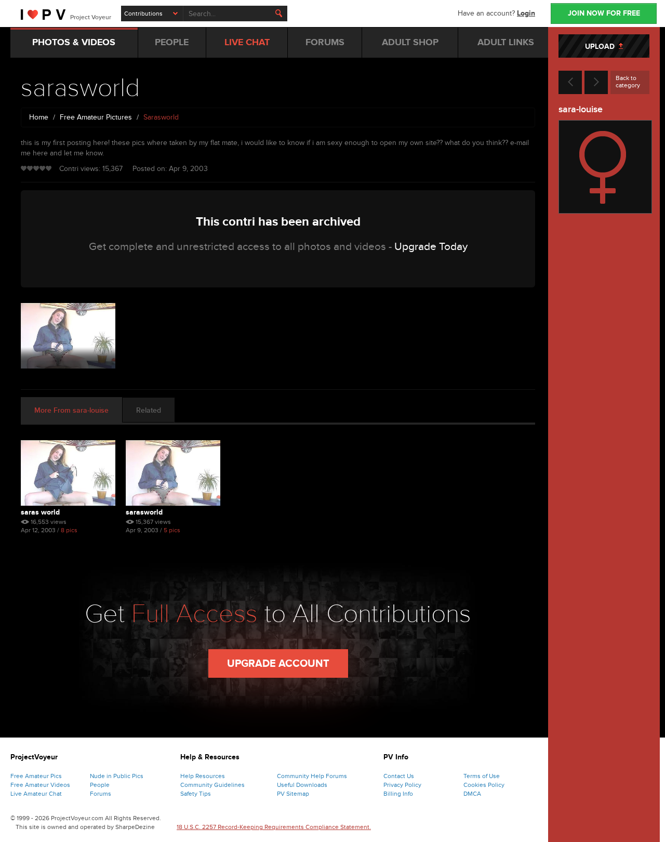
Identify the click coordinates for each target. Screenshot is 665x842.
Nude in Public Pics (116, 776)
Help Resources (202, 776)
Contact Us (398, 776)
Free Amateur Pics (36, 776)
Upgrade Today (431, 246)
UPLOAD (602, 46)
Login (526, 13)
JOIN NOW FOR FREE (604, 13)
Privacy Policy (402, 784)
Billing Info (398, 793)
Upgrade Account (278, 663)
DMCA (472, 793)
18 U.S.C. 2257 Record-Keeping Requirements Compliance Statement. (274, 827)
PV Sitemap (293, 793)
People (100, 784)
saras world (40, 512)
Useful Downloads (302, 784)
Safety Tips (195, 793)
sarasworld (144, 512)
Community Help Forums (312, 776)
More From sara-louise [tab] (71, 410)
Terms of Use (481, 776)
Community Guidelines (212, 784)
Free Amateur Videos (40, 784)
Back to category (628, 81)
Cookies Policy (483, 784)
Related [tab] (148, 410)
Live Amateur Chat (36, 793)
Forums (100, 793)
